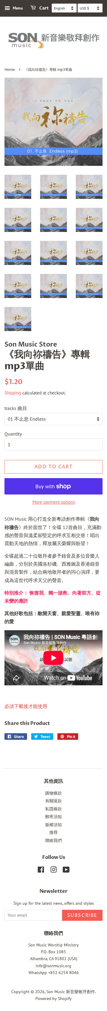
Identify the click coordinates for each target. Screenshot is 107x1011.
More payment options (53, 502)
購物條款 (53, 793)
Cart (43, 8)
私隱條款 (53, 809)
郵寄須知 (53, 816)
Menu (17, 8)
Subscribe (82, 915)
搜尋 (53, 832)
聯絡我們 (53, 840)
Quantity (13, 434)
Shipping (12, 393)
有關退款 (53, 801)
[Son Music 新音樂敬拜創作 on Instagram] (53, 870)
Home (9, 69)
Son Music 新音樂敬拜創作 (70, 991)
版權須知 (53, 824)
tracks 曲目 (15, 408)
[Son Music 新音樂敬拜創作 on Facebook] (40, 870)
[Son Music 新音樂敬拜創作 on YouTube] (66, 870)
